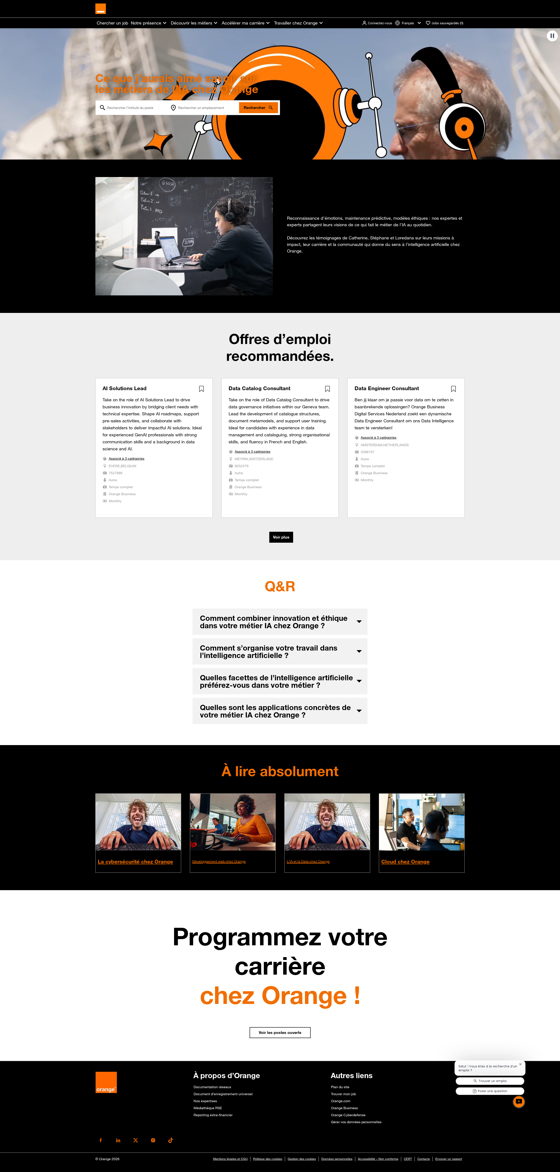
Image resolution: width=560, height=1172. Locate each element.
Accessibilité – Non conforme (378, 1159)
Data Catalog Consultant (259, 388)
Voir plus (281, 537)
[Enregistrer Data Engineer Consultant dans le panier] (453, 388)
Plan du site (340, 1087)
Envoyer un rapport (448, 1159)
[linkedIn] (118, 1140)
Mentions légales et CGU (230, 1159)
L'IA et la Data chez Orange (308, 861)
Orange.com (340, 1101)
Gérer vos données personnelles (356, 1122)
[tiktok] (170, 1140)
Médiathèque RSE (208, 1108)
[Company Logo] (100, 8)
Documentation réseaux (212, 1087)
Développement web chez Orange (219, 861)
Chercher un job (112, 23)
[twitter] (135, 1140)
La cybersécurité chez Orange (135, 861)
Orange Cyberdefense (348, 1115)
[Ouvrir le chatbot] (519, 1101)
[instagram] (153, 1140)
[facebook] (100, 1140)
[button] (377, 23)
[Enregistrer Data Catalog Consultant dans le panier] (327, 388)
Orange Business (344, 1108)
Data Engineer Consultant (387, 388)
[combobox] (131, 107)
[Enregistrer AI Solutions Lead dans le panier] (201, 388)
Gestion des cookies (302, 1159)
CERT (408, 1159)
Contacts (423, 1159)
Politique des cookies (267, 1159)
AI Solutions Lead (125, 388)
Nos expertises (205, 1101)
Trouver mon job (343, 1094)
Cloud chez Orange (405, 861)
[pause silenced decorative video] (552, 35)
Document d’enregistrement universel (223, 1094)
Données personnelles (336, 1159)
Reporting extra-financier (213, 1115)
